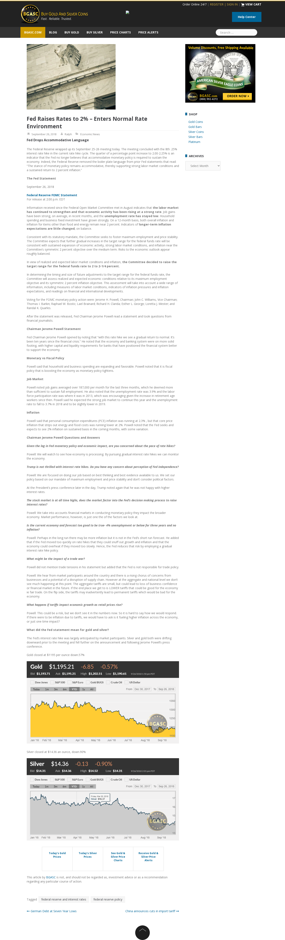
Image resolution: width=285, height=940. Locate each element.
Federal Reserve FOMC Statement (52, 195)
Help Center (247, 17)
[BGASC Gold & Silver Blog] (54, 14)
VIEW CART (253, 4)
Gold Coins (195, 122)
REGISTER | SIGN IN (224, 4)
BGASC (51, 877)
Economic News (90, 134)
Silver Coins (196, 132)
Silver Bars (195, 137)
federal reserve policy (107, 899)
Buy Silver (95, 32)
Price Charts (120, 32)
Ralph (68, 134)
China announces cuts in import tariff (150, 911)
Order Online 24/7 (195, 4)
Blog (53, 32)
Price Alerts (148, 32)
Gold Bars (195, 127)
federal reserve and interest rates (63, 899)
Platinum (194, 142)
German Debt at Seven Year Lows (54, 911)
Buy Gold (71, 32)
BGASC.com (33, 32)
